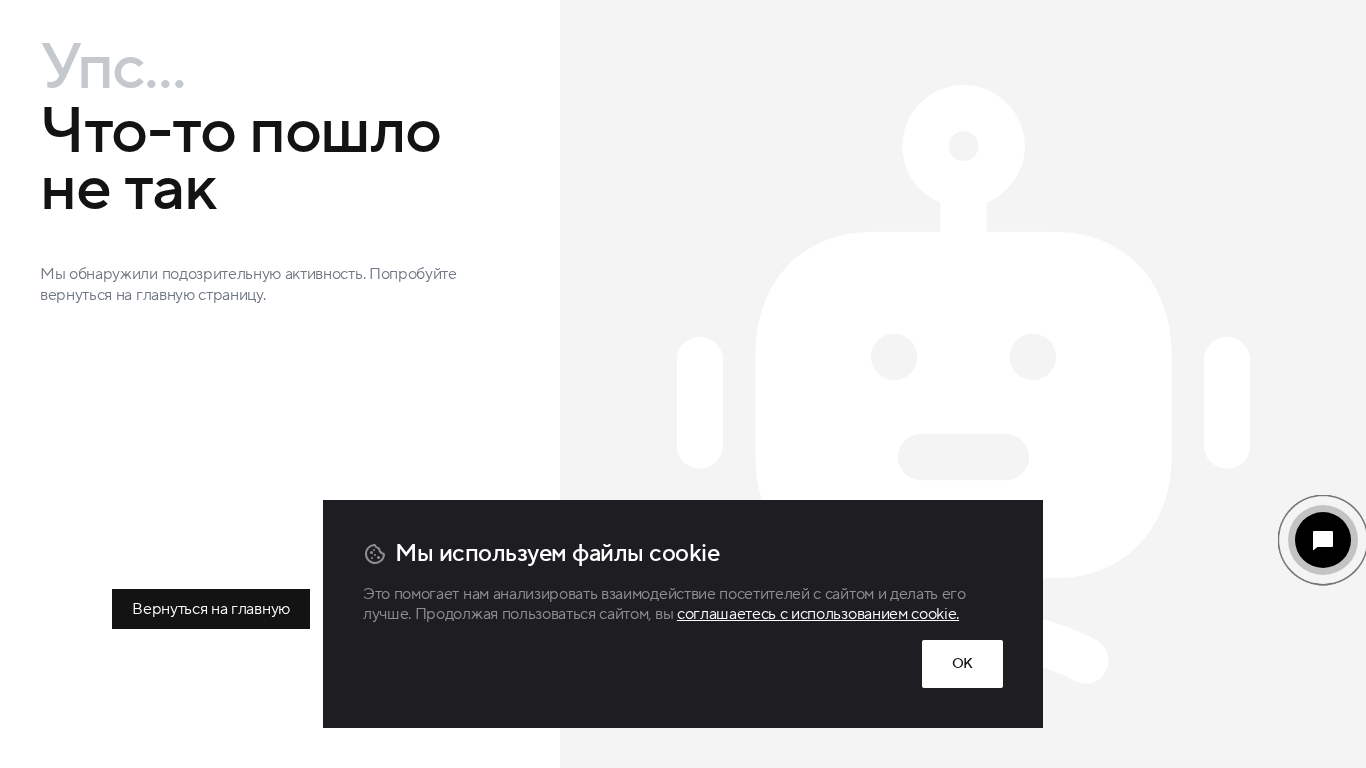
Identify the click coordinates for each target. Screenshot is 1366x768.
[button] (1323, 540)
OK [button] (962, 664)
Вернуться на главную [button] (211, 609)
